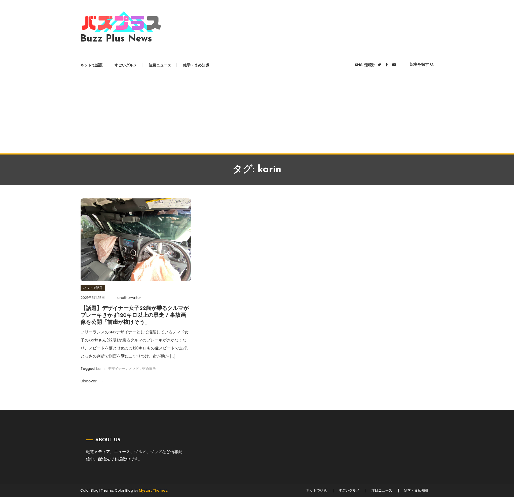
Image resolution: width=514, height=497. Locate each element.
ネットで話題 (91, 65)
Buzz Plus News (116, 39)
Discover (89, 381)
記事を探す (419, 64)
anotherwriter (129, 297)
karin (100, 368)
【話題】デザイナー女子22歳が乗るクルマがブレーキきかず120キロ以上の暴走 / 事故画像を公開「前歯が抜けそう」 (135, 315)
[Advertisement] (257, 113)
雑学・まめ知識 (196, 65)
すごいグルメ (126, 65)
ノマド (133, 368)
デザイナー (116, 368)
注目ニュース (160, 65)
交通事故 (149, 368)
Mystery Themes (153, 490)
